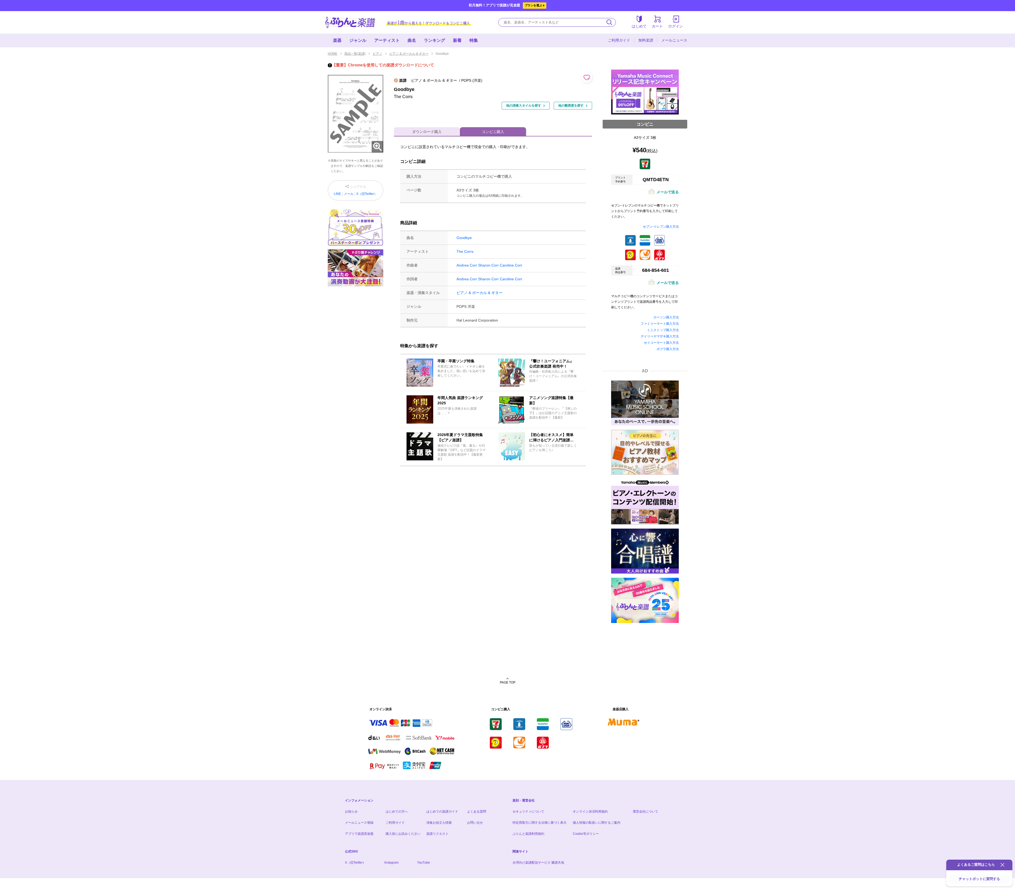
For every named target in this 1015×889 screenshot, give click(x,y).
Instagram (391, 862)
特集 (473, 40)
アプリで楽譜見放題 (359, 834)
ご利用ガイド (619, 40)
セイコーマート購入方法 (661, 343)
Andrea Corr (466, 265)
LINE (337, 194)
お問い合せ (475, 822)
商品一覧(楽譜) (355, 54)
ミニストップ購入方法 (663, 330)
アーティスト (387, 40)
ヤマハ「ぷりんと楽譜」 (350, 22)
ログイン (675, 26)
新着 (457, 40)
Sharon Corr (488, 265)
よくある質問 (476, 811)
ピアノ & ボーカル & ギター (408, 54)
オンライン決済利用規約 (590, 811)
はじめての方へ (397, 811)
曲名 (412, 40)
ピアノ (377, 54)
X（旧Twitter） (366, 194)
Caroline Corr (511, 265)
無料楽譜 (645, 40)
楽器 (337, 40)
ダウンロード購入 (427, 132)
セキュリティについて (528, 811)
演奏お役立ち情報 (439, 822)
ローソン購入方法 (666, 317)
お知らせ (351, 811)
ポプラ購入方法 (668, 349)
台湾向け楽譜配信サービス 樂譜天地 (538, 862)
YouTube (423, 862)
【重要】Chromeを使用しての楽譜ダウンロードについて (383, 65)
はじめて (639, 26)
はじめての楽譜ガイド (442, 811)
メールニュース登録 (359, 822)
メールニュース (674, 40)
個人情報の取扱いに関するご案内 (596, 822)
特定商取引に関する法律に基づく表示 (539, 822)
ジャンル (357, 40)
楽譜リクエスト (437, 834)
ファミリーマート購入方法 (660, 324)
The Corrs (464, 251)
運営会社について (645, 811)
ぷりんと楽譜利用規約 (528, 834)
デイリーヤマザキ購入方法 (660, 336)
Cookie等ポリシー (586, 834)
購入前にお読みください (403, 834)
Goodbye (464, 238)
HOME (332, 54)
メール (348, 194)
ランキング (434, 40)
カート (657, 26)
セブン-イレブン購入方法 (661, 226)
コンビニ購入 (493, 132)
